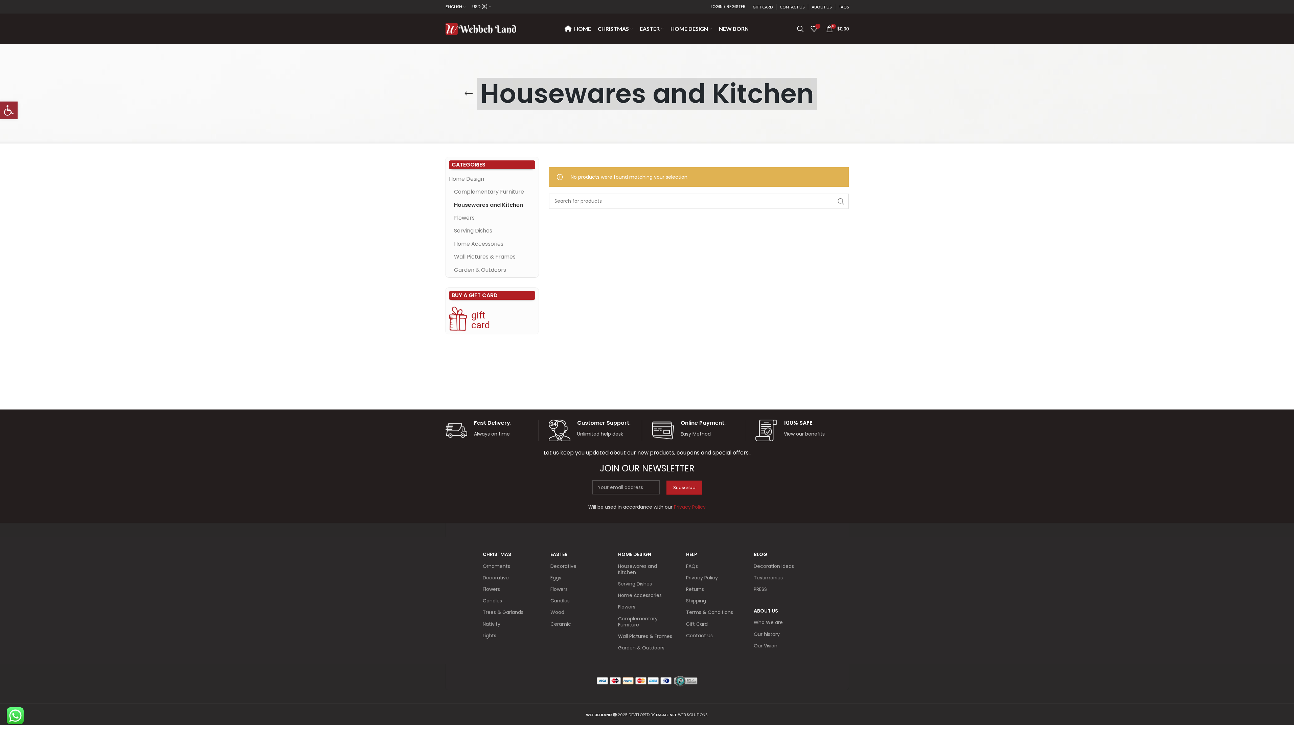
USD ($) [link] (479, 6)
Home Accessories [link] (478, 244)
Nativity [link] (491, 624)
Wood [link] (557, 612)
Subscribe (684, 487)
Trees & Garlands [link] (503, 612)
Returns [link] (695, 589)
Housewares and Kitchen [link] (488, 205)
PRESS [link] (760, 589)
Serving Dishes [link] (473, 231)
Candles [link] (492, 600)
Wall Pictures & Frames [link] (485, 257)
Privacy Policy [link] (702, 577)
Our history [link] (767, 634)
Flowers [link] (464, 218)
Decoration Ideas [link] (774, 566)
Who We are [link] (768, 622)
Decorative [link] (496, 577)
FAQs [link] (692, 566)
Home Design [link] (466, 179)
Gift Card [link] (697, 624)
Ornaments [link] (496, 566)
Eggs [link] (555, 577)
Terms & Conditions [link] (709, 612)
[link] (9, 110)
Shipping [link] (696, 600)
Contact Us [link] (699, 635)
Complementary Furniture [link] (489, 192)
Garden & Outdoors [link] (480, 270)
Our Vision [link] (765, 645)
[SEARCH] (841, 201)
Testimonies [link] (768, 577)
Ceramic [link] (560, 624)
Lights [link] (489, 635)
